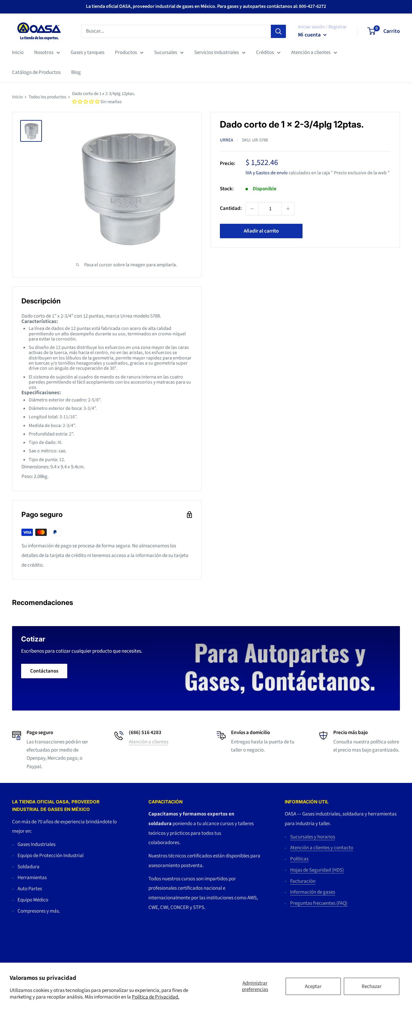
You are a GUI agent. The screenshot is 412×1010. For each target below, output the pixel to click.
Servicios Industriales (216, 52)
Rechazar (372, 986)
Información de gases (312, 892)
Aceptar (313, 986)
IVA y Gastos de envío (267, 172)
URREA (226, 140)
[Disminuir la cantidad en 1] (252, 208)
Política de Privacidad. (155, 997)
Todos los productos (47, 97)
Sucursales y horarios (312, 837)
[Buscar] (278, 31)
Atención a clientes (311, 52)
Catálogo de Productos (36, 72)
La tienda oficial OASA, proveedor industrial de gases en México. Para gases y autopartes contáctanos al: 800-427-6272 (206, 6)
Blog (76, 72)
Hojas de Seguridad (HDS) (317, 870)
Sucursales (165, 52)
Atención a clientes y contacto (321, 847)
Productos (126, 52)
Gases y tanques (87, 52)
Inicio (18, 52)
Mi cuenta (310, 35)
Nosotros (43, 52)
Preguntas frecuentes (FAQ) (318, 903)
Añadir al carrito (261, 231)
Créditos (265, 52)
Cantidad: (231, 208)
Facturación (302, 881)
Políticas (299, 859)
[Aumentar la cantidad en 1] (288, 208)
